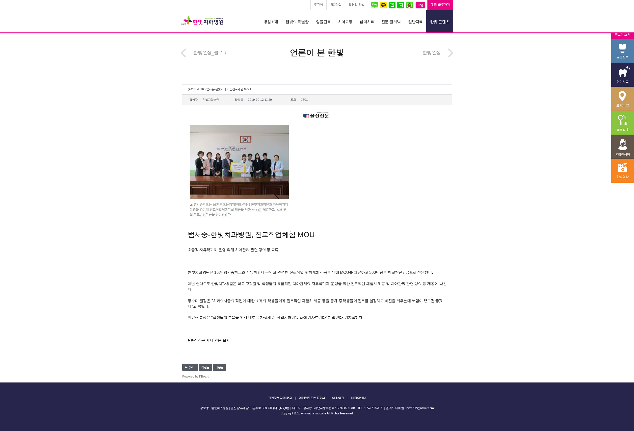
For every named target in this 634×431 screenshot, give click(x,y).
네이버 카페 (409, 5)
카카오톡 (383, 5)
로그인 (318, 4)
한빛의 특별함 (297, 22)
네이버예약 (400, 5)
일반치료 (415, 22)
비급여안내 (358, 398)
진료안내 (622, 123)
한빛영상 (622, 171)
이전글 (205, 367)
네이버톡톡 (392, 5)
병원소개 (271, 22)
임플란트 (323, 22)
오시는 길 (622, 99)
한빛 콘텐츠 (439, 22)
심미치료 (367, 22)
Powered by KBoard (195, 376)
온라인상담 (622, 147)
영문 (420, 5)
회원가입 (336, 4)
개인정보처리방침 (280, 398)
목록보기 (190, 367)
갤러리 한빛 (356, 4)
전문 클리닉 (391, 22)
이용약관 (338, 398)
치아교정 (345, 22)
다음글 (219, 367)
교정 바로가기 (440, 4)
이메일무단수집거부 (312, 398)
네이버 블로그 (375, 5)
